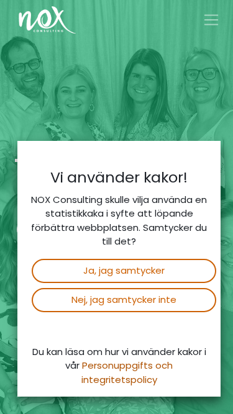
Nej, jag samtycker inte (123, 299)
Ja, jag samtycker (124, 270)
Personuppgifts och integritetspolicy (127, 372)
